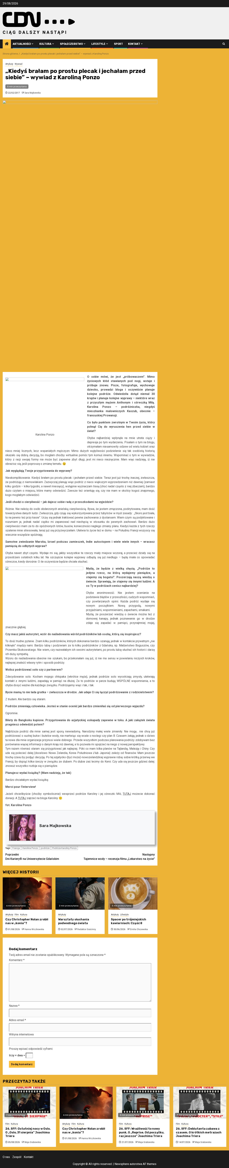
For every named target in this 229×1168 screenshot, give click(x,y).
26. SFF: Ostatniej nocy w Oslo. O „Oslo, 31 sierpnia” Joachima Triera (28, 1132)
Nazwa (14, 1005)
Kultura (45, 44)
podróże (45, 848)
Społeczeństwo (71, 44)
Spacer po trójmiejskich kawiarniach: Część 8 (128, 921)
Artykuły (9, 64)
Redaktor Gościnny (86, 929)
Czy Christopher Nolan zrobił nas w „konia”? (26, 921)
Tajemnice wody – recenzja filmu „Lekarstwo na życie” (119, 857)
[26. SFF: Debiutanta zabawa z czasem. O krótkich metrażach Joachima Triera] (199, 1103)
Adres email (17, 1020)
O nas (6, 1157)
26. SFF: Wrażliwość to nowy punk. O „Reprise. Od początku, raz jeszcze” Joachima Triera (141, 1132)
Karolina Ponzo (30, 848)
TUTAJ (127, 794)
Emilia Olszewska (139, 929)
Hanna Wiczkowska (34, 929)
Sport (118, 44)
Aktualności (22, 44)
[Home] (7, 44)
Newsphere (121, 1164)
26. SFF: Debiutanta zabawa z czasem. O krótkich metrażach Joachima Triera (198, 1132)
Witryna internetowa (21, 1034)
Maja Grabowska (33, 1142)
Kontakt (134, 44)
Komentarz (17, 960)
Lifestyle (98, 44)
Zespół (16, 1157)
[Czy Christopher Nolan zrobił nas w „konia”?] (27, 893)
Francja (16, 848)
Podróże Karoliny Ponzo (64, 848)
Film (17, 914)
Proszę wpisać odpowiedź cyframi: (31, 1048)
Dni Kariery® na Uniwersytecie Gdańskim (32, 857)
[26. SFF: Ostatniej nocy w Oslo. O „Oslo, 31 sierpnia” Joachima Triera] (29, 1103)
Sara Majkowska (33, 93)
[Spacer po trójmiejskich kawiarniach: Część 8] (132, 893)
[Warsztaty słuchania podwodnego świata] (80, 893)
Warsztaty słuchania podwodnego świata (73, 921)
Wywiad (18, 64)
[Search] (223, 43)
